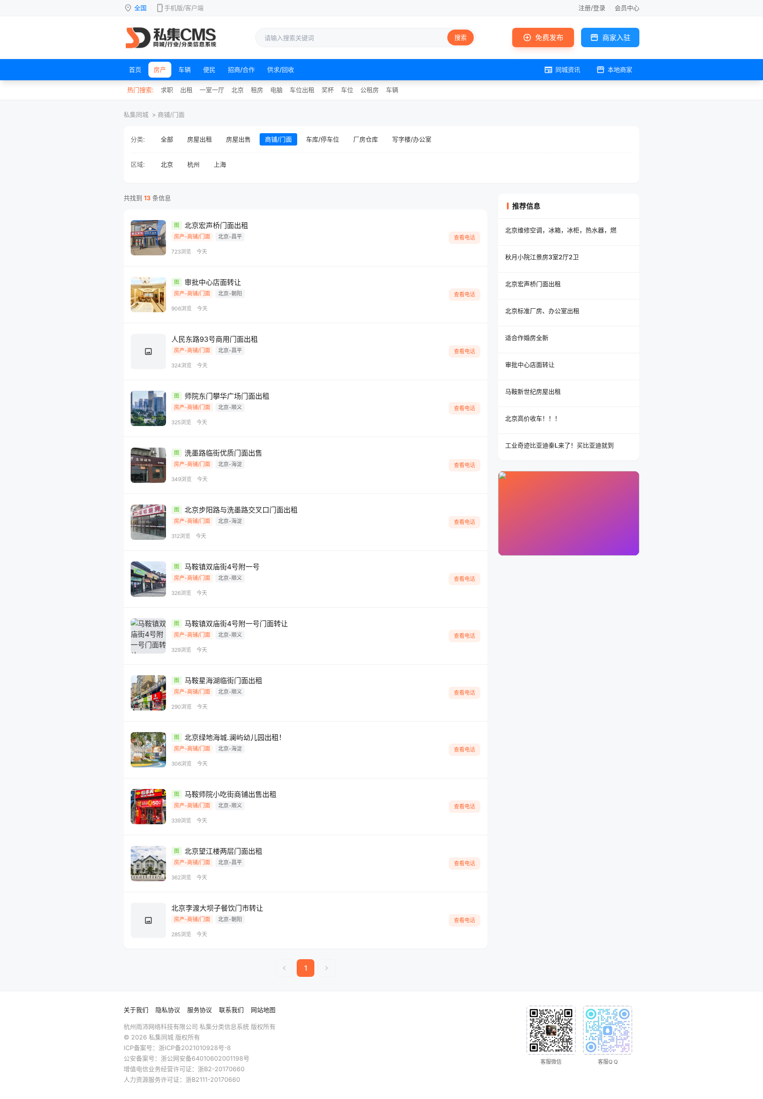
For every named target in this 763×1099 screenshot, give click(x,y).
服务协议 (199, 1009)
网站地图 (263, 1009)
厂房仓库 (365, 139)
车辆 (184, 69)
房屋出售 (238, 139)
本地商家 (614, 69)
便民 (209, 69)
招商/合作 (241, 69)
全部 (167, 139)
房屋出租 (199, 139)
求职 (167, 89)
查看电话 (464, 237)
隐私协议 (167, 1009)
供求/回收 (280, 69)
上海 (220, 164)
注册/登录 (591, 7)
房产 (160, 69)
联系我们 (231, 1009)
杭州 (193, 164)
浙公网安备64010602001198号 (205, 1058)
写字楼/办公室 (411, 139)
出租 (186, 89)
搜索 (460, 37)
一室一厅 (212, 89)
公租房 (369, 89)
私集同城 (136, 114)
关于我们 (136, 1009)
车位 (347, 89)
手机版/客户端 (184, 7)
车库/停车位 (322, 139)
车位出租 (302, 89)
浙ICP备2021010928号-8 (195, 1047)
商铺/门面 (278, 139)
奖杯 (327, 89)
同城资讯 (562, 69)
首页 (135, 69)
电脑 (276, 89)
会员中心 (627, 7)
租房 (257, 89)
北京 (237, 89)
